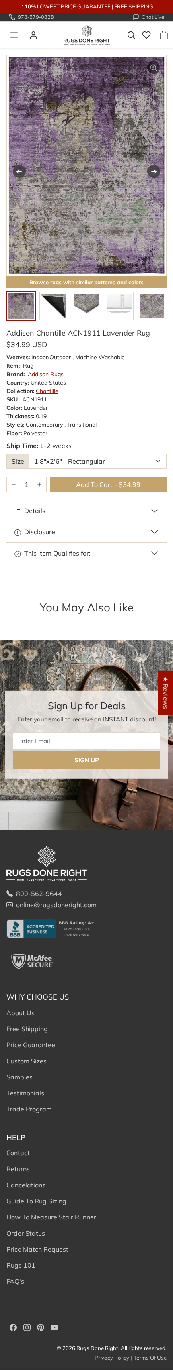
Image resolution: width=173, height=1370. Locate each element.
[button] (14, 35)
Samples (19, 1077)
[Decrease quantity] (13, 485)
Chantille (47, 391)
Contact (18, 1153)
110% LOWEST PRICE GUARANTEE (66, 6)
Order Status (25, 1233)
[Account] (33, 35)
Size (18, 461)
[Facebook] (13, 1327)
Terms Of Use (150, 1357)
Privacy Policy (112, 1357)
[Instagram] (27, 1327)
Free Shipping (27, 1029)
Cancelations (25, 1185)
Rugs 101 (20, 1265)
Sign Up (86, 759)
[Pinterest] (40, 1327)
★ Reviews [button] (166, 692)
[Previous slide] (17, 620)
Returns (18, 1169)
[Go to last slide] (19, 171)
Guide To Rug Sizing (36, 1201)
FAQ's (15, 1281)
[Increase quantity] (39, 485)
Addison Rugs (46, 374)
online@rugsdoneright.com (56, 905)
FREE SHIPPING (133, 6)
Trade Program (29, 1109)
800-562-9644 (39, 894)
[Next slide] (153, 171)
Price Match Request (37, 1249)
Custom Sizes (26, 1061)
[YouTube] (54, 1327)
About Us (20, 1013)
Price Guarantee (30, 1045)
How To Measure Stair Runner (51, 1217)
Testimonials (25, 1093)
